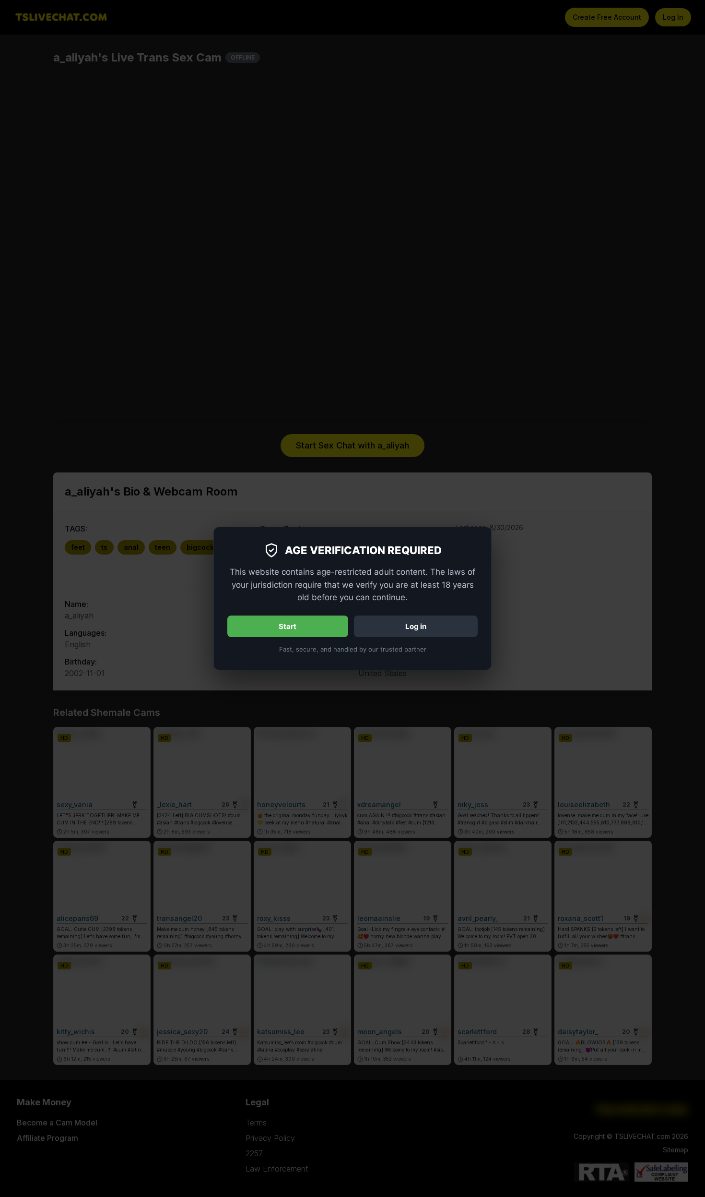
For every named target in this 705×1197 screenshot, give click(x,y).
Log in (415, 626)
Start (287, 626)
